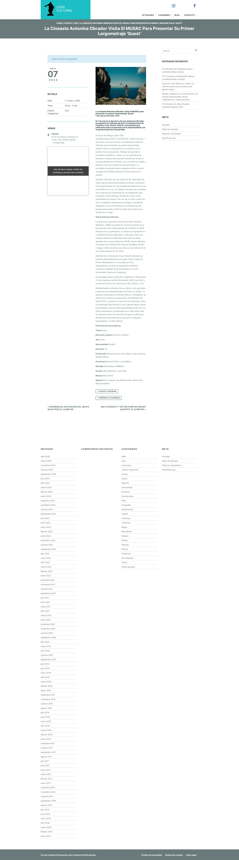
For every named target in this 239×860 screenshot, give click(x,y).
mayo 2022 (46, 558)
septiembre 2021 (48, 593)
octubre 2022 (47, 545)
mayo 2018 (46, 721)
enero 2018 (46, 739)
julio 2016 (45, 809)
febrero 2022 (46, 571)
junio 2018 (45, 717)
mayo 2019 (46, 673)
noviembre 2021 (48, 584)
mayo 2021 (46, 606)
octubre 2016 (47, 796)
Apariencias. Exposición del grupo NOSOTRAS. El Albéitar (68, 408)
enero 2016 (46, 836)
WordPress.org (168, 138)
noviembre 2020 (48, 628)
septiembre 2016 (48, 801)
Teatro (124, 562)
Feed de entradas (170, 129)
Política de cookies (174, 855)
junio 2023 (45, 522)
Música (125, 540)
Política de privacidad (151, 855)
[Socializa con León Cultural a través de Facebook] (193, 4)
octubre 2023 (47, 509)
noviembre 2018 (48, 699)
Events (68, 23)
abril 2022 (45, 562)
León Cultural (49, 855)
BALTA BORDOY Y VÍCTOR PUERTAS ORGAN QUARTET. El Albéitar (123, 408)
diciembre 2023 (48, 500)
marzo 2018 (46, 730)
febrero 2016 (46, 831)
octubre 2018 (47, 703)
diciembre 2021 (48, 580)
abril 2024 (45, 483)
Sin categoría (127, 558)
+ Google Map (58, 142)
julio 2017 (45, 761)
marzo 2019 (46, 681)
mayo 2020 (46, 646)
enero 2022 (46, 575)
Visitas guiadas (128, 567)
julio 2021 (45, 598)
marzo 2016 (46, 827)
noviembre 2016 (48, 792)
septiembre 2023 (48, 514)
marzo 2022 (46, 567)
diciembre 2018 (48, 695)
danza (124, 478)
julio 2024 (45, 478)
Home (60, 23)
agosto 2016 (46, 805)
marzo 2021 (46, 615)
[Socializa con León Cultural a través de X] (182, 4)
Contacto (189, 15)
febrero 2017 (46, 779)
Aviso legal (191, 855)
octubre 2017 (47, 748)
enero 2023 (46, 536)
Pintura (125, 549)
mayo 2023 (46, 527)
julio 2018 (45, 712)
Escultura (126, 492)
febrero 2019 (46, 686)
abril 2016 (45, 823)
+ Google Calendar (106, 391)
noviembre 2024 (48, 465)
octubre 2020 (47, 633)
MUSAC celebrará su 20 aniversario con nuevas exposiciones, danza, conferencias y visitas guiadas (180, 97)
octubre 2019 (47, 655)
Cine (75, 23)
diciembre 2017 (48, 743)
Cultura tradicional (130, 469)
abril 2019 (45, 677)
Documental (127, 487)
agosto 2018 (46, 708)
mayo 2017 (46, 770)
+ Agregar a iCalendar (108, 398)
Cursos (125, 474)
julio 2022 (45, 553)
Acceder (166, 125)
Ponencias (126, 553)
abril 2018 (45, 726)
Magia (124, 527)
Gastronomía (127, 509)
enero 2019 (46, 690)
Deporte (125, 483)
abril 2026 (45, 456)
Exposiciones (127, 496)
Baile (124, 456)
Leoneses (126, 518)
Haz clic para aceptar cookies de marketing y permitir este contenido (68, 171)
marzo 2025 (46, 461)
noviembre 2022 (48, 540)
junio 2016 (45, 814)
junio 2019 (45, 668)
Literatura (126, 522)
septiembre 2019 (48, 659)
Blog (177, 15)
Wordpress (90, 855)
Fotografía (126, 505)
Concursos (126, 465)
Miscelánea (127, 531)
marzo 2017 (46, 774)
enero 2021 (46, 620)
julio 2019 (45, 664)
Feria (124, 500)
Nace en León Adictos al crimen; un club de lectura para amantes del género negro (178, 86)
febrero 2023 (47, 531)
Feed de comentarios (171, 133)
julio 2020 (45, 642)
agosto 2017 (46, 756)
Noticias (125, 545)
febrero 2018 (46, 734)
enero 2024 (46, 496)
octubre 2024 (47, 469)
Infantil (125, 514)
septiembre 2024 (48, 474)
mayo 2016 (46, 818)
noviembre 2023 (48, 505)
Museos (125, 536)
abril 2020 (45, 650)
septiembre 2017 (48, 752)
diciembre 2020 (48, 624)
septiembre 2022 (48, 549)
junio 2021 (45, 602)
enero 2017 (46, 783)
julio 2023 (45, 518)
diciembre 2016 (48, 787)
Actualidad (148, 15)
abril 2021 (45, 611)
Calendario (164, 15)
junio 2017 (45, 765)
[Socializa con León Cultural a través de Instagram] (172, 4)
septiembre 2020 (48, 637)
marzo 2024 (46, 487)
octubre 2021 (47, 589)
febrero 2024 (47, 492)
